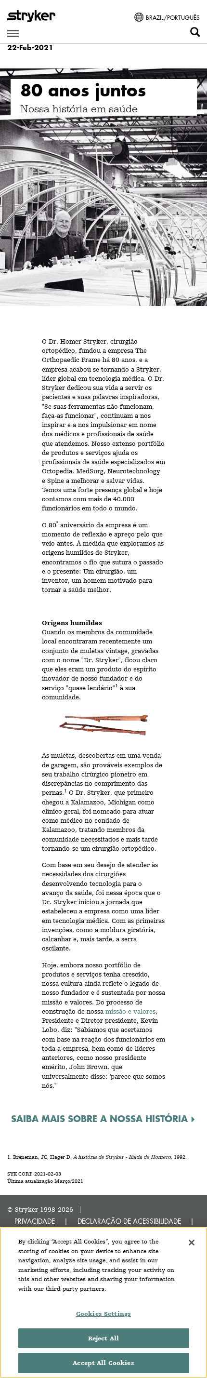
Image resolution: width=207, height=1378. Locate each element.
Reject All (103, 1338)
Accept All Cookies (103, 1362)
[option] (103, 187)
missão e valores (130, 1011)
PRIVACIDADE (34, 1221)
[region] (103, 1302)
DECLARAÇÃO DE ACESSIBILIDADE (129, 1221)
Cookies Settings (103, 1313)
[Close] (191, 1242)
